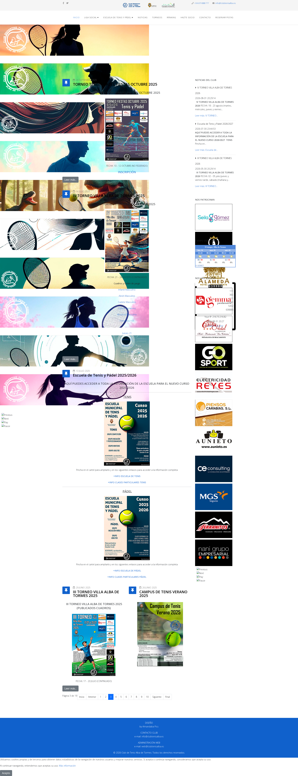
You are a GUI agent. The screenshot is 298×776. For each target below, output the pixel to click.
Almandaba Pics (150, 726)
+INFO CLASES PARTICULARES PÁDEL (126, 576)
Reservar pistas (224, 17)
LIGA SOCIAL (90, 17)
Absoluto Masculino (127, 314)
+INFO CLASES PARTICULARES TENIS (127, 482)
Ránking (171, 17)
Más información (67, 765)
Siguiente (156, 696)
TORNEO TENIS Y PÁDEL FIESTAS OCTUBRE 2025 (115, 84)
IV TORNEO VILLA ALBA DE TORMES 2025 (109, 195)
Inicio (76, 17)
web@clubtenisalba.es (153, 746)
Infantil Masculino (126, 289)
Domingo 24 (127, 351)
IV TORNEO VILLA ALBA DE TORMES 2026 (213, 90)
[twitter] (67, 3)
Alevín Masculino (127, 295)
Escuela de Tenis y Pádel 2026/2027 (215, 123)
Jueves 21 (127, 333)
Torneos (157, 17)
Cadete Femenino (127, 308)
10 (147, 696)
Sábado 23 (126, 345)
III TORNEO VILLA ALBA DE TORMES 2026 (213, 161)
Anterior (92, 696)
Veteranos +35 (127, 320)
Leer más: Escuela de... (206, 149)
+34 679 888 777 (201, 3)
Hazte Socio (188, 17)
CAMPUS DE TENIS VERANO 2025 (163, 593)
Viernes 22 (127, 339)
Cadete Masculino (127, 302)
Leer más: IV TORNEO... (206, 115)
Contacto (205, 17)
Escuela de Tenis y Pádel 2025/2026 (104, 375)
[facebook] (63, 3)
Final (167, 696)
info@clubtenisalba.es (225, 3)
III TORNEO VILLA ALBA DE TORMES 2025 (96, 593)
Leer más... (70, 179)
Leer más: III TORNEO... (206, 186)
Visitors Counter (215, 325)
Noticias (142, 17)
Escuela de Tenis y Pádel (117, 17)
